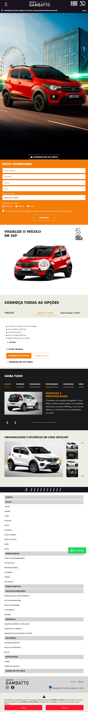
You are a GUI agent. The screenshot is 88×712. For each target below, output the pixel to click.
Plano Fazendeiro (12, 605)
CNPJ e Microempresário (14, 558)
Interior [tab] (20, 384)
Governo (8, 572)
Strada (7, 511)
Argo (6, 549)
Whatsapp (8, 206)
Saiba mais (44, 218)
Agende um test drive (15, 671)
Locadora (8, 582)
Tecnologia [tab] (34, 384)
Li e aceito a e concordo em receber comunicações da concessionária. (38, 211)
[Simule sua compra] (18, 687)
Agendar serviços (12, 643)
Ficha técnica (16, 349)
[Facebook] (12, 687)
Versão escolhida (8, 194)
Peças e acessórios (12, 647)
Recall (7, 652)
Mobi (6, 544)
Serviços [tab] (83, 384)
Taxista (7, 577)
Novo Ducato (10, 539)
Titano (7, 507)
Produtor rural (11, 568)
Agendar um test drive (45, 157)
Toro (6, 516)
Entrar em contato (19, 356)
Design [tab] (7, 384)
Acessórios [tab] (68, 384)
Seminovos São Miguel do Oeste (18, 633)
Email (32, 206)
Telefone (21, 206)
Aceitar (23, 707)
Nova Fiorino (10, 535)
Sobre (6, 661)
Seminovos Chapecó (13, 629)
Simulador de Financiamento (17, 596)
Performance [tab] (52, 384)
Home (73, 682)
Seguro (7, 614)
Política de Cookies (58, 700)
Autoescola (9, 563)
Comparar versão (42, 356)
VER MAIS (12, 342)
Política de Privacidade (22, 211)
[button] (7, 461)
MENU (6, 5)
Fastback (8, 530)
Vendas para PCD (13, 586)
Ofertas (9, 497)
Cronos (7, 521)
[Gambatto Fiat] (39, 4)
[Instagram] (7, 687)
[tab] (45, 312)
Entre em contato (12, 666)
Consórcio (9, 610)
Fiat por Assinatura (12, 600)
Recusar (64, 707)
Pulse (6, 525)
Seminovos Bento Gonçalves (17, 624)
